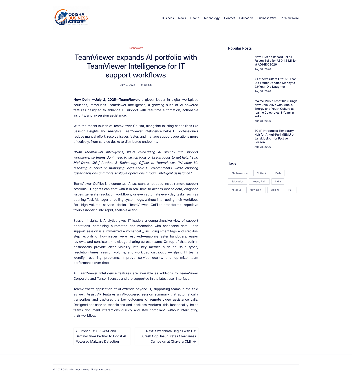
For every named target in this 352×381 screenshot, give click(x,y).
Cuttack (261, 173)
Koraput (236, 189)
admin (148, 84)
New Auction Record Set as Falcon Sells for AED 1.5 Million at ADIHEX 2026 (276, 60)
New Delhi (256, 189)
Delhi (278, 173)
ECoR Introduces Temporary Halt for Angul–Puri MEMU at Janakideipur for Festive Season (274, 136)
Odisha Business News (76, 369)
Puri (290, 189)
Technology (136, 47)
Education (237, 181)
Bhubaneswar (240, 173)
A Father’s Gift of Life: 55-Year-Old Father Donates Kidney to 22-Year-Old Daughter (275, 82)
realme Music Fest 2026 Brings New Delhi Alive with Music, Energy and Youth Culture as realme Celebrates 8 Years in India (275, 108)
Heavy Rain (259, 181)
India (278, 181)
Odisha (275, 189)
